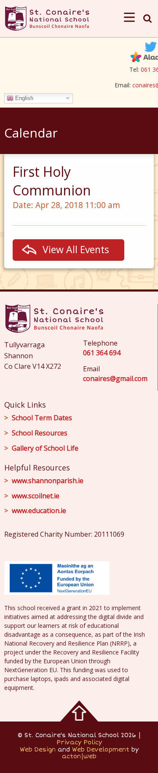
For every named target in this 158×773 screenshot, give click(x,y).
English (23, 98)
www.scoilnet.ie (35, 495)
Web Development (100, 749)
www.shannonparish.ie (47, 480)
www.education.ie (39, 510)
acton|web (79, 756)
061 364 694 (102, 352)
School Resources (39, 433)
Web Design (38, 749)
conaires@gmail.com (115, 378)
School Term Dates (42, 417)
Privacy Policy (79, 742)
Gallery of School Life (45, 448)
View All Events (76, 249)
